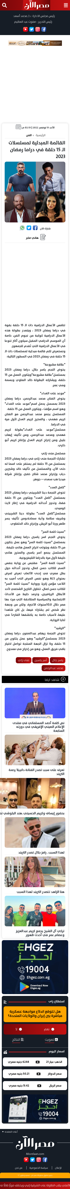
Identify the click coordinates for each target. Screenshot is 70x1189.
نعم (47, 1029)
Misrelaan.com (35, 1154)
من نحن (18, 1167)
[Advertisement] (35, 84)
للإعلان (58, 1167)
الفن (29, 135)
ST (19, 1175)
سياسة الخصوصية (38, 1167)
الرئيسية (40, 135)
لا (16, 1029)
